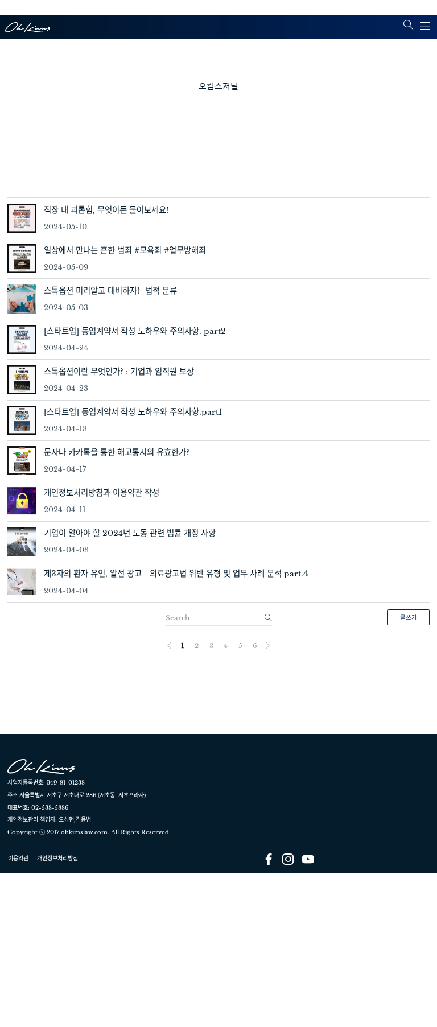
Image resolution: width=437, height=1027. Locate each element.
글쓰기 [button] (408, 617)
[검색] (266, 617)
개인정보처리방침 (57, 858)
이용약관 (18, 858)
